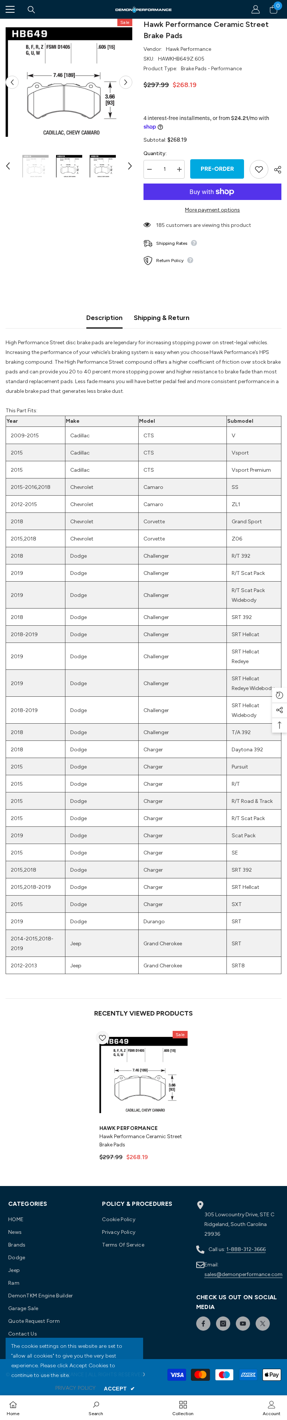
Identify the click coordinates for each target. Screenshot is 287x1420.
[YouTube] (243, 1323)
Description (104, 318)
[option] (69, 82)
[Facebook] (203, 1323)
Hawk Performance (188, 49)
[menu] (10, 9)
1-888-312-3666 (246, 1249)
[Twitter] (263, 1323)
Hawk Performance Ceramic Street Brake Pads (140, 1140)
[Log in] (255, 9)
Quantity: (155, 153)
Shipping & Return (161, 318)
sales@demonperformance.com (243, 1274)
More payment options (212, 210)
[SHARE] (274, 170)
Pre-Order (217, 168)
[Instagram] (223, 1323)
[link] (96, 1408)
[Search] (31, 9)
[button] (12, 82)
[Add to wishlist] (259, 169)
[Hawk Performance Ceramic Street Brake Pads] (143, 1075)
